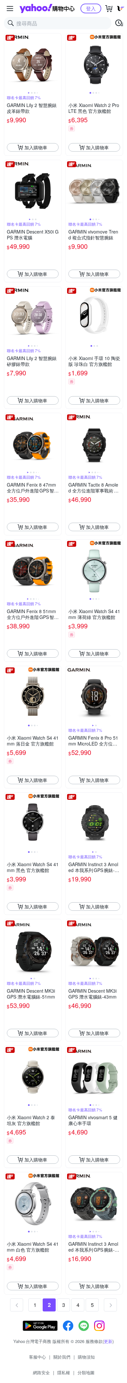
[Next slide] (57, 62)
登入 (91, 8)
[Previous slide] (8, 62)
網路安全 (41, 1372)
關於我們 (61, 1357)
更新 (108, 1341)
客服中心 (37, 1357)
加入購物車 (35, 147)
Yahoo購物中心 (47, 8)
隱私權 (63, 1372)
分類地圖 (86, 1372)
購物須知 (86, 1357)
